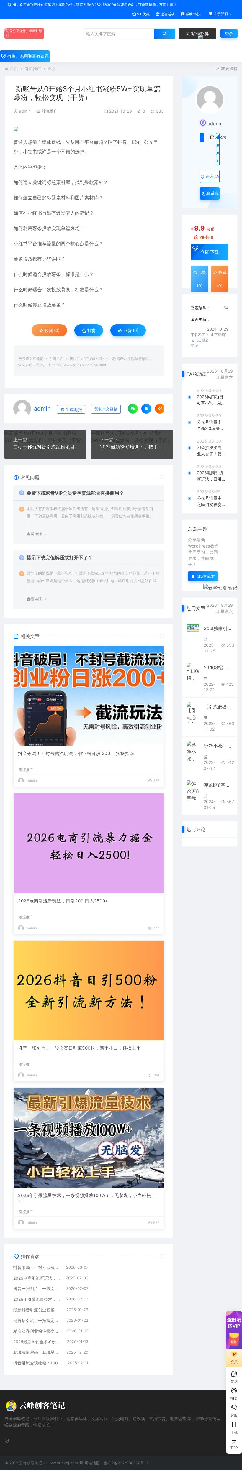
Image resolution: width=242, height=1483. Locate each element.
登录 (229, 33)
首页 (14, 68)
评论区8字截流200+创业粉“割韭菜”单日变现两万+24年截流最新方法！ (218, 785)
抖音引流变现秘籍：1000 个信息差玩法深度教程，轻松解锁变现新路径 (37, 1362)
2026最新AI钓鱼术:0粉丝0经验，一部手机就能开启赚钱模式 (37, 1341)
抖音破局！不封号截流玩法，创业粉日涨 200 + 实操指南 (76, 753)
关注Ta (202, 137)
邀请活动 (167, 14)
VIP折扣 (206, 237)
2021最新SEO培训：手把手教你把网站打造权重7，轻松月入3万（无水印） (132, 447)
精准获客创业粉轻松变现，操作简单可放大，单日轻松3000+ (37, 1331)
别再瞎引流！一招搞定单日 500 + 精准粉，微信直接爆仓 (36, 1320)
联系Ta (218, 153)
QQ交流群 (206, 576)
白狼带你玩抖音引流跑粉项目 (44, 447)
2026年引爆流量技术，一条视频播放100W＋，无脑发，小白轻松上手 (87, 1199)
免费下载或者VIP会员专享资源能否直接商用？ (75, 493)
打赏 (91, 330)
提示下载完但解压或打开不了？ (60, 557)
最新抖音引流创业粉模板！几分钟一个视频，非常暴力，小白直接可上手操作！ (36, 1309)
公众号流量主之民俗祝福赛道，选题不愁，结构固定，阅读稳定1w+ (210, 501)
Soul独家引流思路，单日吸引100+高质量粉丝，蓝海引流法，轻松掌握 (218, 628)
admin (25, 111)
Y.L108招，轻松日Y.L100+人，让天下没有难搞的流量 (218, 667)
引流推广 (32, 68)
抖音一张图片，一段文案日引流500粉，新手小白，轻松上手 (79, 1048)
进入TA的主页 (211, 178)
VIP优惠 (143, 14)
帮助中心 (192, 14)
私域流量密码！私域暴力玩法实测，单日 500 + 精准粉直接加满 (36, 1352)
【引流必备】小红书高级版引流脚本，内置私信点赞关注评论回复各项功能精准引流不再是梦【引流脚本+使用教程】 (218, 707)
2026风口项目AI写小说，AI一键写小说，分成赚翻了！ (211, 400)
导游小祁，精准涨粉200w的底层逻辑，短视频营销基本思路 (218, 746)
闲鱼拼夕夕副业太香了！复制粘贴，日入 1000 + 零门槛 (211, 451)
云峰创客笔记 (32, 358)
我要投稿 (229, 68)
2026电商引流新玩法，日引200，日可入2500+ (210, 476)
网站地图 (91, 1463)
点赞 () (130, 330)
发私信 (210, 137)
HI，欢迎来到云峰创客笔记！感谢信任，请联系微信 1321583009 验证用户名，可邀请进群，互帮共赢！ (94, 4)
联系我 (212, 193)
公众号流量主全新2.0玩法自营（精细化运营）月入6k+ (210, 425)
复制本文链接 (105, 409)
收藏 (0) (51, 330)
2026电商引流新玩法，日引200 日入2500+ (63, 901)
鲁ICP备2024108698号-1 (126, 1463)
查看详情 (34, 534)
